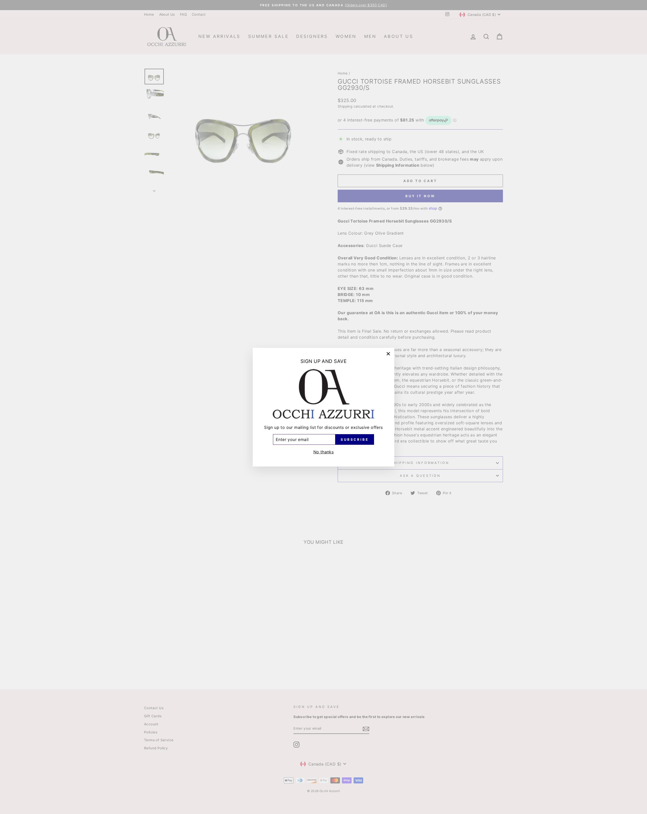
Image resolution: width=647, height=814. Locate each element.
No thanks (323, 451)
